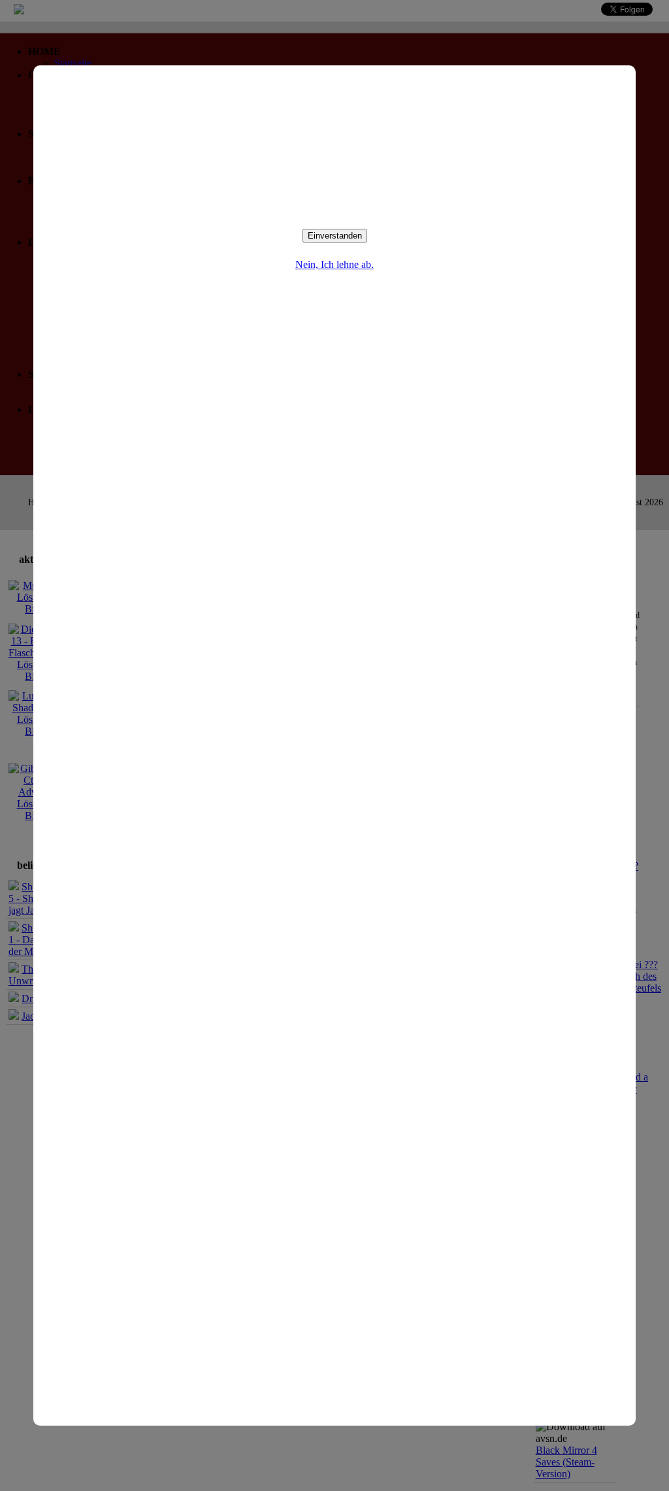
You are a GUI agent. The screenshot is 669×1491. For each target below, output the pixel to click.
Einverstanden (335, 236)
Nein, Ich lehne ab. (334, 264)
